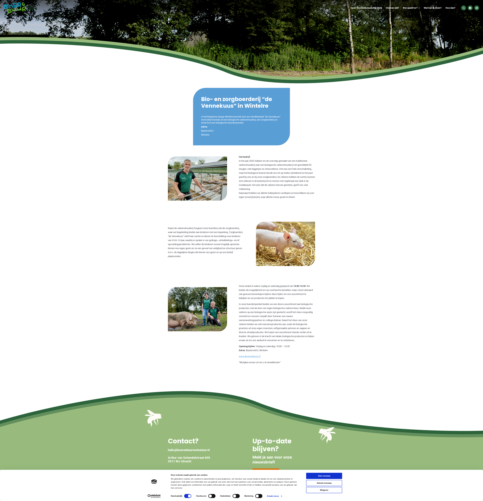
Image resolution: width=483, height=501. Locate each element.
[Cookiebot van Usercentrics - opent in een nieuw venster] (154, 496)
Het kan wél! (392, 8)
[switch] (211, 496)
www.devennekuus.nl (249, 356)
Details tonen (273, 496)
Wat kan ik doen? (432, 8)
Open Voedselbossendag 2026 (366, 8)
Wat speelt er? (410, 8)
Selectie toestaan (324, 483)
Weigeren (324, 490)
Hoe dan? (450, 8)
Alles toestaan (324, 476)
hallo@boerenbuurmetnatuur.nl (189, 450)
